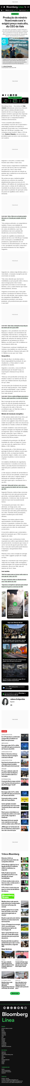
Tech (3, 1055)
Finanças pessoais (5, 1059)
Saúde (3, 1062)
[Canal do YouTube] (11, 1008)
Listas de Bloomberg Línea (7, 1054)
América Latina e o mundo (7, 1028)
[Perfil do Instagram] (15, 1008)
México (3, 1031)
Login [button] (28, 7)
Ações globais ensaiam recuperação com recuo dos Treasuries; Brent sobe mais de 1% (11, 806)
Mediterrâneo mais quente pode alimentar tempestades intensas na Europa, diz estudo (11, 904)
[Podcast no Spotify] (25, 1008)
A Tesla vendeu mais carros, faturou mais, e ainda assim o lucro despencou (11, 883)
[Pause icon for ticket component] (1, 10)
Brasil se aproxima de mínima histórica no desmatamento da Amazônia (11, 919)
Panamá (3, 1040)
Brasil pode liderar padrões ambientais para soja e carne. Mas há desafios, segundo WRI (11, 943)
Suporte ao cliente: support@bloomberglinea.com (12, 1081)
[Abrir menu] (2, 7)
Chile (3, 1036)
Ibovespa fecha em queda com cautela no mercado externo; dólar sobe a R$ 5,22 (11, 822)
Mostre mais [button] (15, 993)
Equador (3, 1038)
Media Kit (4, 1073)
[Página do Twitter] (8, 1008)
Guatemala (4, 1045)
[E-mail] (11, 705)
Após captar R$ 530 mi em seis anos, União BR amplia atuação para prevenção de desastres (10, 935)
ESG (3, 1058)
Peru (2, 1037)
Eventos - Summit (5, 1078)
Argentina (4, 1032)
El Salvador (4, 1043)
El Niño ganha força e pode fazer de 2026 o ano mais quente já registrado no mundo (10, 912)
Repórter (12, 701)
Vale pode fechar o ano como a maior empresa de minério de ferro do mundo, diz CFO (15, 487)
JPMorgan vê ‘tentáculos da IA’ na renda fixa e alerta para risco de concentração (11, 828)
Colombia (4, 1033)
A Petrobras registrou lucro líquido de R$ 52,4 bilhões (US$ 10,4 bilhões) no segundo (10, 867)
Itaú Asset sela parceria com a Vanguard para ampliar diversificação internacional (14, 660)
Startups (3, 1057)
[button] (3, 95)
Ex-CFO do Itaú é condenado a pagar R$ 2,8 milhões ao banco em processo (14, 679)
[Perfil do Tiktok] (22, 1008)
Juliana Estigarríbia (7, 66)
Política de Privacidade (6, 1071)
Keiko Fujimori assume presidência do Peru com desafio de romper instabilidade (9, 875)
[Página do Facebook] (4, 1008)
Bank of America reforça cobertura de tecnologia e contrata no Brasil (10, 755)
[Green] (15, 896)
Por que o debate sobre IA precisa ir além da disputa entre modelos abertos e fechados (14, 641)
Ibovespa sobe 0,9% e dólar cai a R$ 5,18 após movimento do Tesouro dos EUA (11, 747)
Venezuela (4, 1034)
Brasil (3, 1029)
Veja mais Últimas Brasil (15, 623)
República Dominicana (6, 1046)
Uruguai (3, 1041)
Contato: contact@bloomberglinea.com (10, 1079)
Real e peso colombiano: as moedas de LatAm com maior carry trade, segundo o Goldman (11, 814)
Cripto (3, 1063)
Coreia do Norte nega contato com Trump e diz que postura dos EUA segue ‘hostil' (11, 783)
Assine (3, 1069)
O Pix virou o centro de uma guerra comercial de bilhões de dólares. (10, 889)
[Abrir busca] (25, 7)
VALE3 (4, 108)
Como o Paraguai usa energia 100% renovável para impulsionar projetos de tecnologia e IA (11, 927)
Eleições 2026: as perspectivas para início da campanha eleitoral (10, 860)
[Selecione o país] (4, 7)
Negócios (15, 14)
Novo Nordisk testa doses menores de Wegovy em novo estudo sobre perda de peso (21, 985)
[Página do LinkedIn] (18, 1008)
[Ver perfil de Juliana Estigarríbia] (6, 702)
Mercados (4, 1053)
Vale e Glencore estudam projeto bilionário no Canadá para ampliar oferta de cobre (14, 218)
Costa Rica (4, 1042)
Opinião (3, 1061)
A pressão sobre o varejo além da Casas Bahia (9, 799)
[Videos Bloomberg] (15, 854)
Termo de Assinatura (6, 1070)
